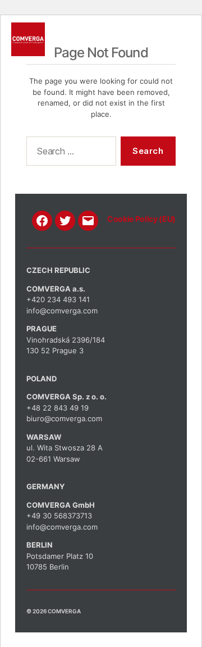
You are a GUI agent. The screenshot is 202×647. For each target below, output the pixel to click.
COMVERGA (64, 611)
